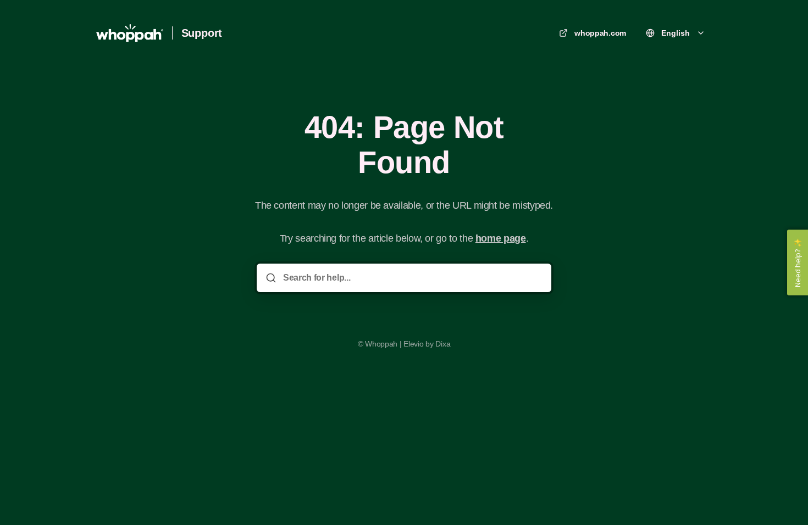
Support (202, 33)
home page (500, 238)
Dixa (442, 343)
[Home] (130, 33)
